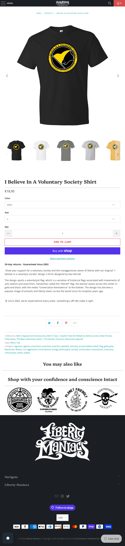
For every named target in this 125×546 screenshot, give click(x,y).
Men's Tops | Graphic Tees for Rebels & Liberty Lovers (73, 335)
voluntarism (97, 349)
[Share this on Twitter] (49, 323)
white (20, 352)
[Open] (8, 538)
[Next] (117, 76)
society (74, 349)
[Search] (110, 3)
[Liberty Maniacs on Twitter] (68, 496)
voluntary (108, 349)
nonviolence (44, 349)
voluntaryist (10, 352)
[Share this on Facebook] (57, 323)
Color (7, 198)
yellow (27, 352)
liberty (19, 349)
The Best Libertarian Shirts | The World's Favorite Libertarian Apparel (50, 339)
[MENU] (1, 3)
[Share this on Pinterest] (66, 323)
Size (7, 212)
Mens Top (15, 342)
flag (101, 346)
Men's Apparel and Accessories (31, 335)
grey (111, 346)
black (95, 346)
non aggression (30, 349)
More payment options (62, 258)
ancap (82, 346)
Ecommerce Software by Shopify (91, 538)
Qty (6, 226)
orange (54, 349)
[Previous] (7, 76)
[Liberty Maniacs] (62, 3)
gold (106, 346)
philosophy (64, 349)
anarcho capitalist (60, 346)
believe (89, 346)
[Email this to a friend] (74, 323)
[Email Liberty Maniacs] (56, 496)
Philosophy (10, 339)
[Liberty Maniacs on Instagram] (62, 496)
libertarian (10, 349)
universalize (84, 349)
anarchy (74, 346)
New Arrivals (106, 335)
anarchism (36, 346)
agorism (18, 346)
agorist (26, 346)
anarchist (46, 346)
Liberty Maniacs (33, 538)
